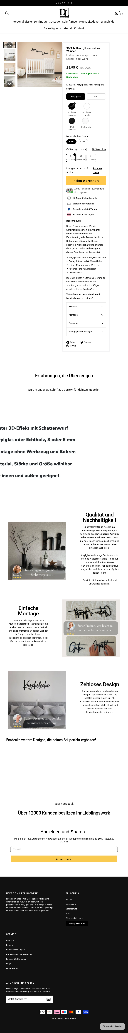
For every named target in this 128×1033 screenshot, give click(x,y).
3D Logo (54, 21)
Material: (85, 86)
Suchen (69, 899)
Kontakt (79, 28)
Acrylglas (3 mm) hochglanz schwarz (72, 106)
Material (73, 306)
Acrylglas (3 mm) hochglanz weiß (87, 106)
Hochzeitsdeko (89, 21)
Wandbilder (108, 21)
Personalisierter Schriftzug (29, 21)
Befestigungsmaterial (58, 28)
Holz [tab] (96, 96)
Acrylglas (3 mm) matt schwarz (72, 121)
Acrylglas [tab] (76, 96)
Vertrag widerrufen (77, 923)
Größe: (76, 149)
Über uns (10, 940)
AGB (67, 913)
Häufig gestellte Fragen (80, 331)
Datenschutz (71, 909)
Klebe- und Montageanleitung (19, 954)
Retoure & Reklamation (16, 959)
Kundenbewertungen (15, 950)
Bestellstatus (12, 968)
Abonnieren (64, 859)
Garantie (73, 323)
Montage (73, 315)
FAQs (8, 964)
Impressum (71, 904)
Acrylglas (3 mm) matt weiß (85, 121)
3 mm (71, 141)
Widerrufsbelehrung (74, 918)
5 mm (82, 141)
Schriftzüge (69, 21)
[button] (9, 45)
